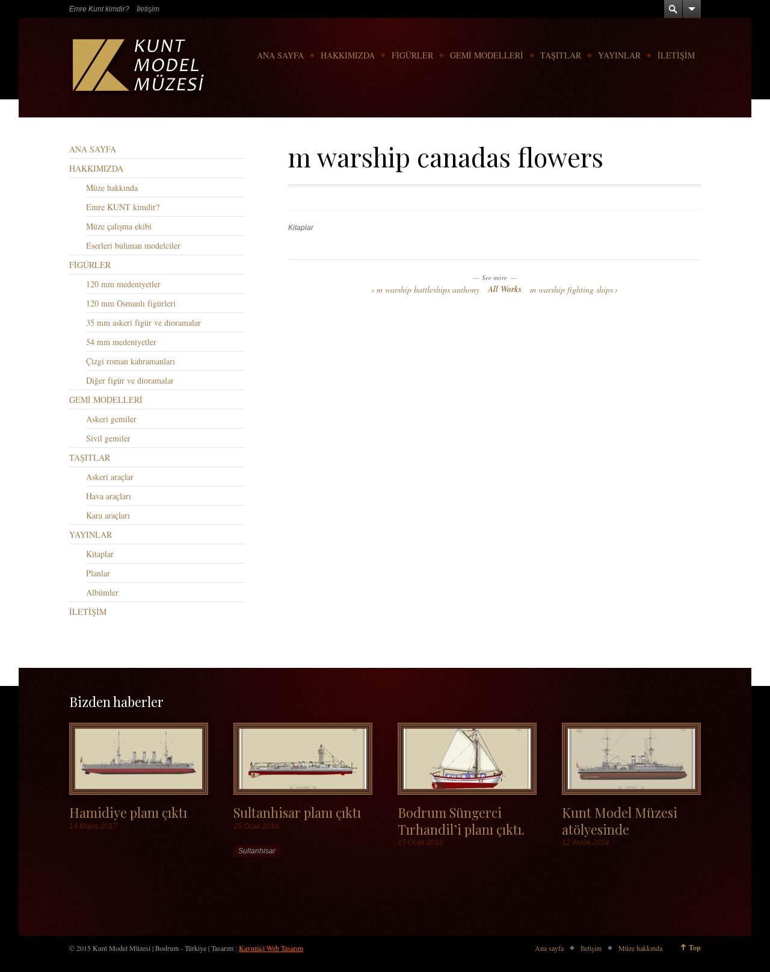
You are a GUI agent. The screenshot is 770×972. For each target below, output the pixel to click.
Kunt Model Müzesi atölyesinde (619, 820)
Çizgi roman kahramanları (130, 361)
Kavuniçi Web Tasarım (271, 948)
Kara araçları (108, 515)
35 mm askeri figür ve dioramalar (143, 322)
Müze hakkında (112, 187)
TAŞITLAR (560, 55)
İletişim (148, 9)
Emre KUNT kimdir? (122, 207)
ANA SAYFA (280, 55)
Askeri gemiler (111, 419)
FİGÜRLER (412, 55)
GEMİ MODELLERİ (486, 55)
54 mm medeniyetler (121, 341)
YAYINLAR (619, 55)
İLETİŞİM (676, 55)
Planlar (98, 573)
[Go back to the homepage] (139, 67)
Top (695, 947)
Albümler (102, 592)
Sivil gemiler (108, 438)
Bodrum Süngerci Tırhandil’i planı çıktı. (461, 820)
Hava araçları (108, 496)
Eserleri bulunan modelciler (133, 245)
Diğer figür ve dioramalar (130, 380)
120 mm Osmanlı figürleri (131, 303)
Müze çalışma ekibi (119, 226)
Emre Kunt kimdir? (99, 9)
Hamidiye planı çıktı (128, 812)
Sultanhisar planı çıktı (297, 812)
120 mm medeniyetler (123, 284)
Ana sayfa (549, 948)
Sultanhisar (257, 851)
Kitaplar (300, 227)
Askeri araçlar (110, 476)
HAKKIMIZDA (348, 55)
